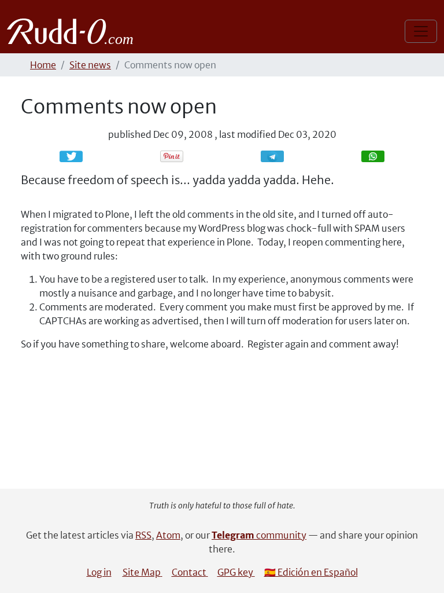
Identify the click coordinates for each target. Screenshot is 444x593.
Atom (168, 535)
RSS (143, 535)
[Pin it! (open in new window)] (171, 156)
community (259, 535)
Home (43, 65)
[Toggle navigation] (421, 31)
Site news (90, 65)
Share (278, 156)
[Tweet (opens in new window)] (71, 156)
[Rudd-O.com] (73, 31)
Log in (99, 572)
